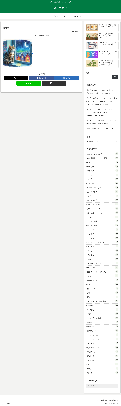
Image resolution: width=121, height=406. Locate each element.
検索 (87, 73)
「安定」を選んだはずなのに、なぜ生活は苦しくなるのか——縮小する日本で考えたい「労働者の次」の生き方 (101, 101)
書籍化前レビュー (114, 400)
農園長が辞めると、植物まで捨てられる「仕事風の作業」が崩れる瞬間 (101, 91)
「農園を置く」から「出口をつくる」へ (101, 129)
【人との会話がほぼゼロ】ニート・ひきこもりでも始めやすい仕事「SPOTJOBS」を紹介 (101, 112)
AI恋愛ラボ (103, 400)
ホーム (96, 400)
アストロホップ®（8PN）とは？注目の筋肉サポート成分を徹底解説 (101, 122)
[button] (54, 83)
